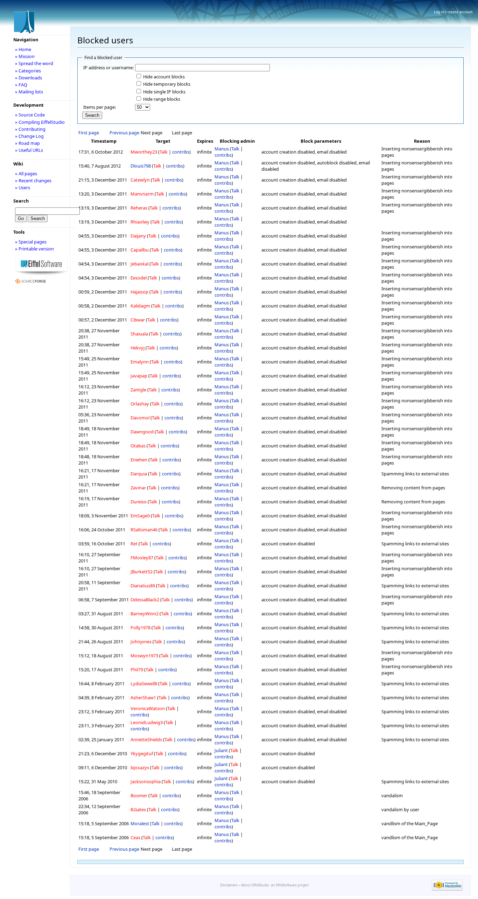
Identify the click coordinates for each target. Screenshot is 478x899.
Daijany (138, 236)
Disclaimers (229, 885)
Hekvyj (138, 348)
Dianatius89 (143, 585)
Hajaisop (139, 292)
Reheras (139, 208)
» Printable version (34, 249)
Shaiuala (139, 334)
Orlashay (140, 404)
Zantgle (138, 390)
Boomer (139, 795)
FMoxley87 (142, 557)
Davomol (140, 418)
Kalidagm (140, 306)
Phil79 (137, 669)
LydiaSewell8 (144, 683)
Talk (164, 152)
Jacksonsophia (146, 781)
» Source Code (30, 115)
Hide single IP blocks (164, 92)
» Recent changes (33, 180)
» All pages (26, 173)
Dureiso (139, 501)
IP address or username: (108, 67)
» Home (23, 49)
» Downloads (28, 78)
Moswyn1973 (144, 655)
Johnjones (141, 641)
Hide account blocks (164, 76)
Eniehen (139, 459)
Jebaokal (139, 264)
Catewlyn (140, 180)
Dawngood (142, 432)
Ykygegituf (142, 753)
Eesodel (139, 278)
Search (21, 201)
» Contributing (30, 129)
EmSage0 (140, 515)
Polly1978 (140, 627)
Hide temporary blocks (166, 84)
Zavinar (138, 487)
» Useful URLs (29, 150)
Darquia (139, 473)
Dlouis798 (141, 166)
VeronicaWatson (148, 708)
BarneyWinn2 (145, 613)
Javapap (139, 376)
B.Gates (138, 809)
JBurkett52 (142, 571)
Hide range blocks (161, 99)
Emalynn (140, 362)
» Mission (25, 56)
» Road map (27, 143)
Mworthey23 (144, 152)
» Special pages (31, 242)
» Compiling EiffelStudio (40, 122)
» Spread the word (34, 63)
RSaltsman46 (144, 529)
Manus (222, 149)
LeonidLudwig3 (147, 722)
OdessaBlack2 (145, 599)
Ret (134, 543)
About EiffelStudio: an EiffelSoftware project (275, 885)
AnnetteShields (146, 739)
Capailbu (140, 250)
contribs (180, 152)
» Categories (28, 71)
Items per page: (99, 107)
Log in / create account (453, 11)
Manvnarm (142, 194)
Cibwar (138, 320)
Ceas (135, 837)
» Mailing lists (29, 92)
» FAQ (21, 85)
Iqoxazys (140, 767)
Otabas (138, 446)
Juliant (221, 750)
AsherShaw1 (143, 697)
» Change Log (29, 136)
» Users (22, 187)
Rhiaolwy (140, 222)
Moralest (140, 823)
